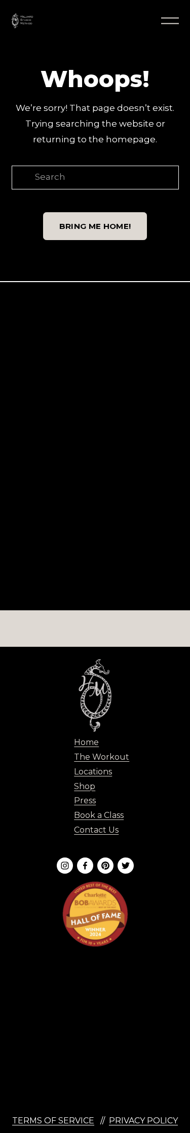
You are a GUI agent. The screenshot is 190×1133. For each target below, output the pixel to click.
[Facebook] (85, 865)
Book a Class (99, 815)
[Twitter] (126, 865)
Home (86, 742)
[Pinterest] (105, 865)
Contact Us (96, 830)
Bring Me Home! (95, 226)
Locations (93, 771)
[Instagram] (65, 865)
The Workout (101, 757)
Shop (84, 786)
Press (85, 800)
